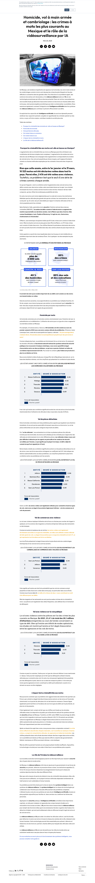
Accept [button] (67, 9)
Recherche (81, 871)
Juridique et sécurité (63, 874)
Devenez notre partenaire (52, 867)
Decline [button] (72, 9)
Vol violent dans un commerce (32, 133)
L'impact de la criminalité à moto (33, 138)
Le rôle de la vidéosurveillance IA (33, 140)
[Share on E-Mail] (53, 46)
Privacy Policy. (40, 3)
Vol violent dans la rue (30, 136)
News (80, 869)
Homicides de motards (30, 128)
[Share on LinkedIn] (49, 46)
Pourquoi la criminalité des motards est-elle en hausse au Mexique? (43, 126)
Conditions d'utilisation (49, 874)
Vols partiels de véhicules (31, 131)
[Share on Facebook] (45, 46)
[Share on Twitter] (41, 46)
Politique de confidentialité (34, 874)
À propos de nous (50, 869)
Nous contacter (82, 867)
